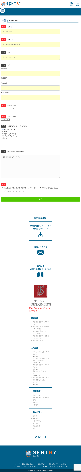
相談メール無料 (71, 4)
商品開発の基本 (38, 340)
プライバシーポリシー (61, 466)
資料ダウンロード (48, 466)
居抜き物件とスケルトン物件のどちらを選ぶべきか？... (41, 380)
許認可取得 (36, 426)
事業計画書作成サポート (29, 464)
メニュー (35, 423)
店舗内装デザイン (54, 464)
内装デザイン (37, 421)
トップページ (16, 464)
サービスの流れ (17, 466)
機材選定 (35, 418)
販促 (34, 428)
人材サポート (65, 464)
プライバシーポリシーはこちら (14, 191)
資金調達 (35, 402)
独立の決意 (36, 395)
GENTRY (11, 4)
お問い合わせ (37, 466)
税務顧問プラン (42, 464)
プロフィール (27, 466)
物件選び (35, 416)
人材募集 (35, 405)
